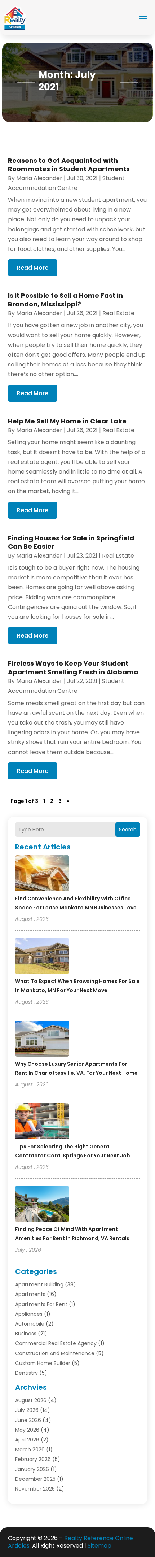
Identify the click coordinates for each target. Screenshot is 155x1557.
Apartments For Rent (41, 1304)
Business (25, 1333)
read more (32, 268)
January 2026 (32, 1469)
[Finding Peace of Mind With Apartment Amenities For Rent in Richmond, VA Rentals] (42, 1205)
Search (128, 829)
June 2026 (28, 1420)
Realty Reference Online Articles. (70, 1542)
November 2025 (35, 1488)
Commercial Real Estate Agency (56, 1343)
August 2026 (30, 1400)
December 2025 (35, 1479)
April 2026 (27, 1439)
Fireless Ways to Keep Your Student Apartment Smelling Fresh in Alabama (73, 667)
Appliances (29, 1314)
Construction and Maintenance (54, 1353)
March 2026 (30, 1449)
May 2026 (27, 1430)
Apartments (30, 1294)
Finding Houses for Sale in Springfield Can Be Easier (71, 542)
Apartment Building (39, 1284)
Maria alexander (39, 178)
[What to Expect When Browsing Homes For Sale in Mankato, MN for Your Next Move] (42, 957)
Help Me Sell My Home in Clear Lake (67, 421)
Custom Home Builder (42, 1363)
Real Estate (118, 313)
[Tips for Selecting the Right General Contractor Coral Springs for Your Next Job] (42, 1122)
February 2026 (33, 1459)
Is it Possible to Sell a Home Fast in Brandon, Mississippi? (65, 299)
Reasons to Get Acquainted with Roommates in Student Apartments (69, 164)
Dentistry (26, 1372)
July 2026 (27, 1410)
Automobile (29, 1323)
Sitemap (99, 1545)
